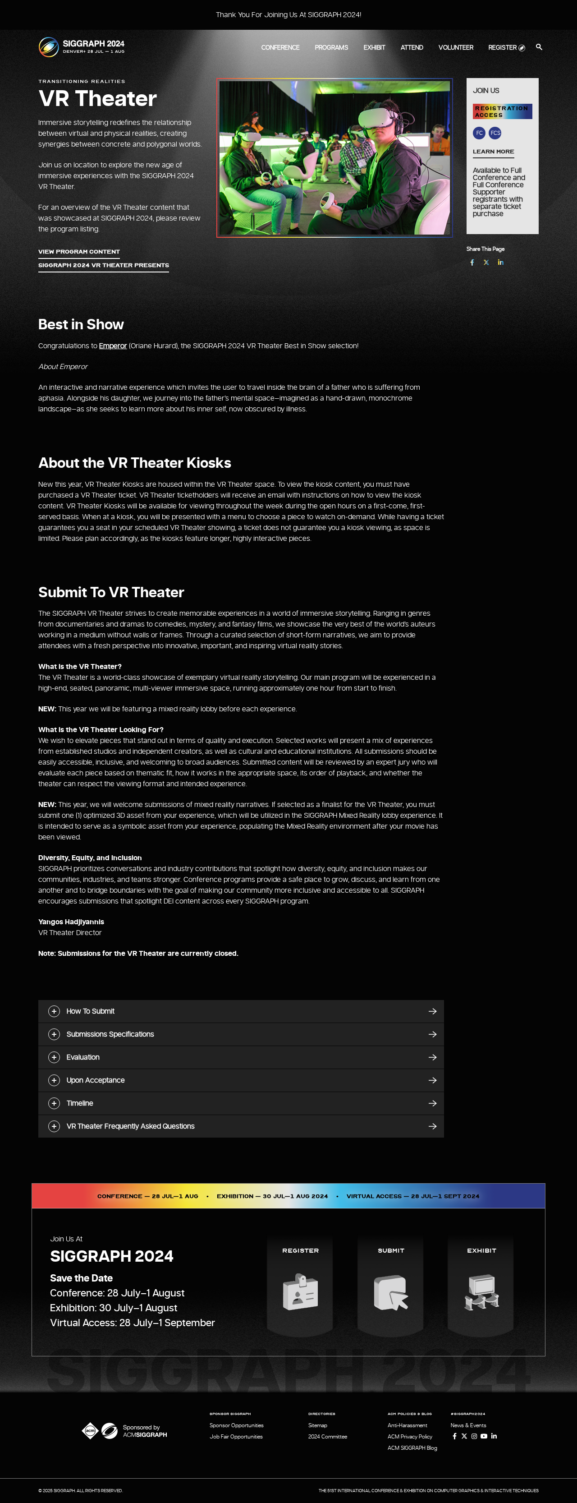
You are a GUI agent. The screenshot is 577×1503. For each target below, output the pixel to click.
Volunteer (456, 48)
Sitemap (317, 1425)
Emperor (113, 346)
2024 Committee (327, 1436)
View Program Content (79, 251)
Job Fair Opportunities (236, 1436)
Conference (280, 48)
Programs (331, 48)
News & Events (468, 1425)
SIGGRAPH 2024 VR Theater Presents (103, 264)
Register (503, 48)
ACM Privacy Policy (410, 1436)
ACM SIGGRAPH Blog (412, 1448)
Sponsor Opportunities (237, 1425)
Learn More (493, 151)
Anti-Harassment (407, 1425)
